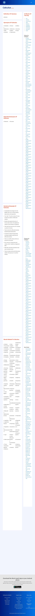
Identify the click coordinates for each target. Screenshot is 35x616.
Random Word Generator (19, 604)
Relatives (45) (28, 448)
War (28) (27, 474)
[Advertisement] (12, 73)
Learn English (7, 604)
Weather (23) (28, 475)
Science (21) (28, 452)
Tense (19, 600)
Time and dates (28, 254)
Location (27, 250)
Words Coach (17, 613)
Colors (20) (27, 366)
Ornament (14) (28, 440)
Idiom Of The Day (18, 597)
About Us (29, 601)
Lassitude (27, 19)
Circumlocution (28, 21)
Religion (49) (28, 450)
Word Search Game (19, 608)
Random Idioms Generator (19, 605)
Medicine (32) (28, 425)
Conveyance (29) (28, 369)
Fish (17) (27, 392)
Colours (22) (28, 367)
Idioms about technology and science (28, 123)
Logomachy (28, 29)
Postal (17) (27, 447)
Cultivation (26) (28, 375)
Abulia (27, 22)
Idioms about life (28, 85)
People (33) (28, 443)
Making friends (28, 260)
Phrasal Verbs (19, 601)
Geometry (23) (28, 404)
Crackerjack (28, 25)
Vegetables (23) (28, 471)
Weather (27, 273)
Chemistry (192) (28, 362)
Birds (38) (27, 358)
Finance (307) (28, 390)
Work (26, 272)
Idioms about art (28, 53)
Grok (26, 18)
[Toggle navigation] (31, 2)
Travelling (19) (28, 464)
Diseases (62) (28, 381)
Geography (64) (28, 402)
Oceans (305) (28, 439)
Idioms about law (28, 84)
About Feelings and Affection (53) (28, 350)
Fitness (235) (28, 393)
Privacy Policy (29, 600)
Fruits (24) (27, 398)
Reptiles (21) (28, 451)
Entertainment (28, 261)
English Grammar (7, 600)
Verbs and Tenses (7, 597)
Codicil (27, 30)
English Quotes (7, 601)
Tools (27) (27, 460)
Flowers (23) (28, 394)
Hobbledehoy (28, 26)
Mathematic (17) (28, 421)
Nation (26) (27, 432)
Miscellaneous (28, 275)
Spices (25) (27, 454)
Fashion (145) (28, 389)
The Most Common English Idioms (28, 39)
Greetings (27, 244)
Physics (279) (28, 444)
